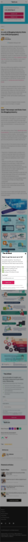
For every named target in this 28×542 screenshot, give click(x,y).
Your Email (5, 275)
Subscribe (8, 282)
